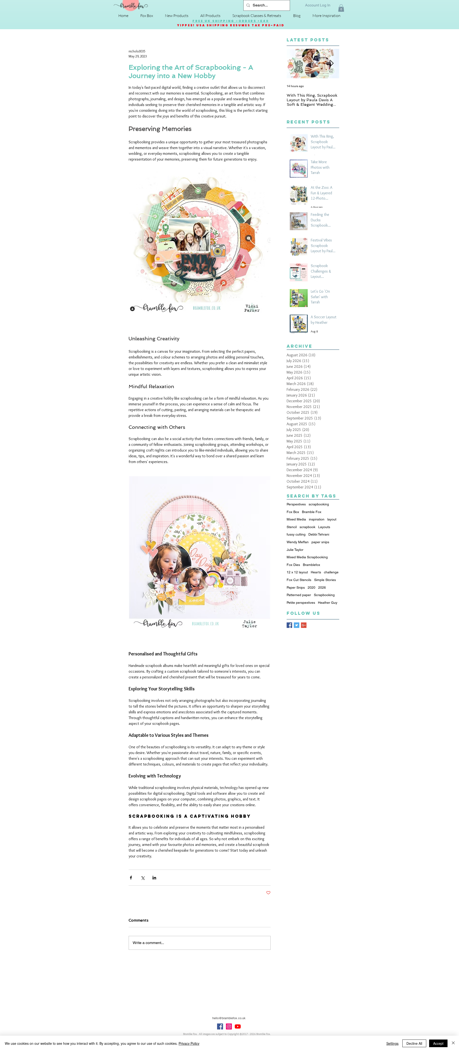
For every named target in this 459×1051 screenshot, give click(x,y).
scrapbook (307, 527)
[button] (341, 8)
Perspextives (296, 504)
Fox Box (293, 512)
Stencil (292, 527)
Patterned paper (299, 595)
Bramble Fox (311, 512)
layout (331, 519)
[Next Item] (331, 63)
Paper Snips (296, 587)
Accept (438, 1043)
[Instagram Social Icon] (229, 1026)
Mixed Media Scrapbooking (307, 557)
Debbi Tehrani (318, 534)
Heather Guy (327, 602)
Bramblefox (311, 565)
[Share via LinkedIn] (154, 877)
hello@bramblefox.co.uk (229, 1018)
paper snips (320, 542)
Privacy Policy (189, 1043)
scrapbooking (319, 504)
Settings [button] (392, 1043)
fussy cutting (296, 534)
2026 (322, 587)
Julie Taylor (295, 550)
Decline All (414, 1043)
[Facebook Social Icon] (220, 1026)
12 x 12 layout (297, 572)
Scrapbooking (324, 595)
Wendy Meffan (298, 542)
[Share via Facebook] (131, 877)
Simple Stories (325, 580)
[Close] (453, 1043)
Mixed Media (296, 519)
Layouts (324, 527)
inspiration (316, 519)
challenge (331, 572)
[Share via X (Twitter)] (142, 877)
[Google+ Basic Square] (303, 625)
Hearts (316, 572)
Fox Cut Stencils (299, 580)
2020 (311, 587)
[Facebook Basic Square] (289, 625)
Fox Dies (293, 565)
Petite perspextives (301, 602)
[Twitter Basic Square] (296, 625)
